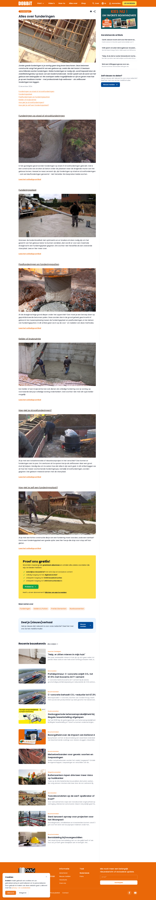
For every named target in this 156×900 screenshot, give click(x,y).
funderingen (25, 608)
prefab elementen (58, 608)
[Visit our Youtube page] (135, 893)
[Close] (46, 877)
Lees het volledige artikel (30, 179)
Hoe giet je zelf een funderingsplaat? (34, 105)
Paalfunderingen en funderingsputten (34, 97)
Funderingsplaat (25, 94)
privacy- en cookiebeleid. (21, 888)
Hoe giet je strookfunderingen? (31, 102)
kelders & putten (41, 608)
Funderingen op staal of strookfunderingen (36, 91)
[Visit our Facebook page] (129, 893)
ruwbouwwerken (77, 608)
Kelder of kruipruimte (27, 99)
